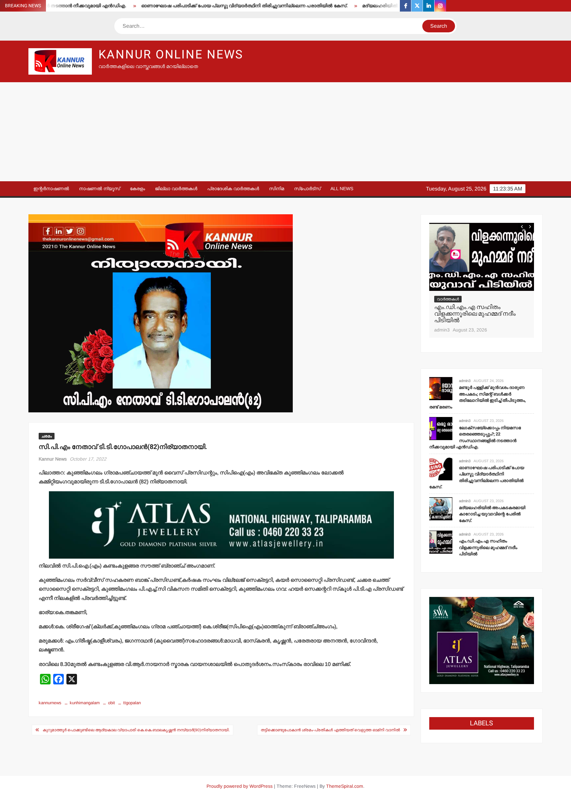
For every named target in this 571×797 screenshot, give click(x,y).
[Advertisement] (285, 132)
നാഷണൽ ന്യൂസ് (99, 188)
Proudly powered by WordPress (240, 786)
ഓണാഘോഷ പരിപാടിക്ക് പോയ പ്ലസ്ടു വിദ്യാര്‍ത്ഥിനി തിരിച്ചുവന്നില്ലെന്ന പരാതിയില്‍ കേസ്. (221, 5)
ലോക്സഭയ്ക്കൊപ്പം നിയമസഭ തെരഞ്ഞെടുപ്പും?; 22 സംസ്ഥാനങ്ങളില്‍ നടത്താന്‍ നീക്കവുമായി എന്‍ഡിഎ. (475, 437)
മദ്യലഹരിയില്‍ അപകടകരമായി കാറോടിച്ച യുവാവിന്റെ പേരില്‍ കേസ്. (492, 514)
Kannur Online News (171, 54)
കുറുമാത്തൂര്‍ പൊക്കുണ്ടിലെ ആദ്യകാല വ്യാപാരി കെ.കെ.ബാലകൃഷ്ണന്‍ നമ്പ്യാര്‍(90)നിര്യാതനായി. (136, 730)
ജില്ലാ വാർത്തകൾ (176, 188)
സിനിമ (276, 188)
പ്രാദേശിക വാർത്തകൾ (233, 188)
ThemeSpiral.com (344, 786)
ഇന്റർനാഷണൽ (51, 188)
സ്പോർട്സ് (307, 188)
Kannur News (53, 459)
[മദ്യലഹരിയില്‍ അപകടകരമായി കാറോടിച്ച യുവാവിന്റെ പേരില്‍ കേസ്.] (440, 508)
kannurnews (50, 702)
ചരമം (46, 436)
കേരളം (137, 188)
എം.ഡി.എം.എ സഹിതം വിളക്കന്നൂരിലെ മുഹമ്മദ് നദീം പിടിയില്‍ (475, 314)
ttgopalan (132, 702)
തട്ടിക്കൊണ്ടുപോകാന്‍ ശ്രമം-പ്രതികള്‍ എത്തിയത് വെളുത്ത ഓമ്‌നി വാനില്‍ (330, 730)
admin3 (442, 329)
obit (111, 702)
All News (341, 188)
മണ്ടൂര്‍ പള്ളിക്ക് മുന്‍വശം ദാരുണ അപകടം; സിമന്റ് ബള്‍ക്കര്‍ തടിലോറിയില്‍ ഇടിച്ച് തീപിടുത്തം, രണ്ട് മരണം (477, 397)
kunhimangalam (85, 702)
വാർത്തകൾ (448, 299)
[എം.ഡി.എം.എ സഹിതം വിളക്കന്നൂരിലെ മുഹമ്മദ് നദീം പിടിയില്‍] (481, 257)
